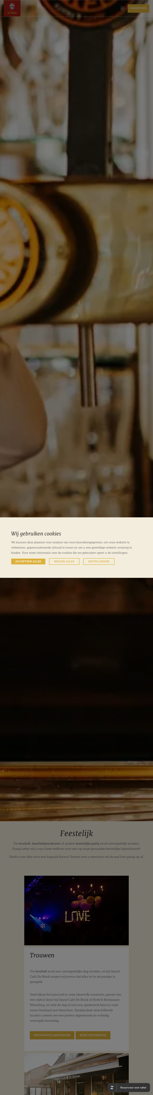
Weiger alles (64, 561)
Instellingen (99, 561)
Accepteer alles (28, 561)
